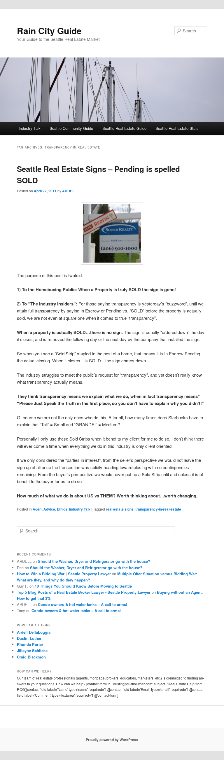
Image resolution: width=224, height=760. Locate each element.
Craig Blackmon (31, 657)
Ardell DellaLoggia (33, 632)
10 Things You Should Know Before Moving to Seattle (83, 586)
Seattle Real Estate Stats (177, 128)
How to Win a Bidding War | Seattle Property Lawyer (64, 573)
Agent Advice (44, 509)
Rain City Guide (49, 30)
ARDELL (69, 190)
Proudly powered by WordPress (112, 739)
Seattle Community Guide (71, 128)
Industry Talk (30, 128)
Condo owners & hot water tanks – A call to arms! (82, 604)
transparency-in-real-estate (158, 509)
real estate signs (120, 509)
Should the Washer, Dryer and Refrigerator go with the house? (94, 561)
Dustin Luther (29, 638)
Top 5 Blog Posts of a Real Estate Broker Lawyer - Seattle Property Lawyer (83, 592)
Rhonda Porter (30, 644)
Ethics (62, 509)
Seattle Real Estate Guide (124, 128)
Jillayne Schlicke (32, 650)
